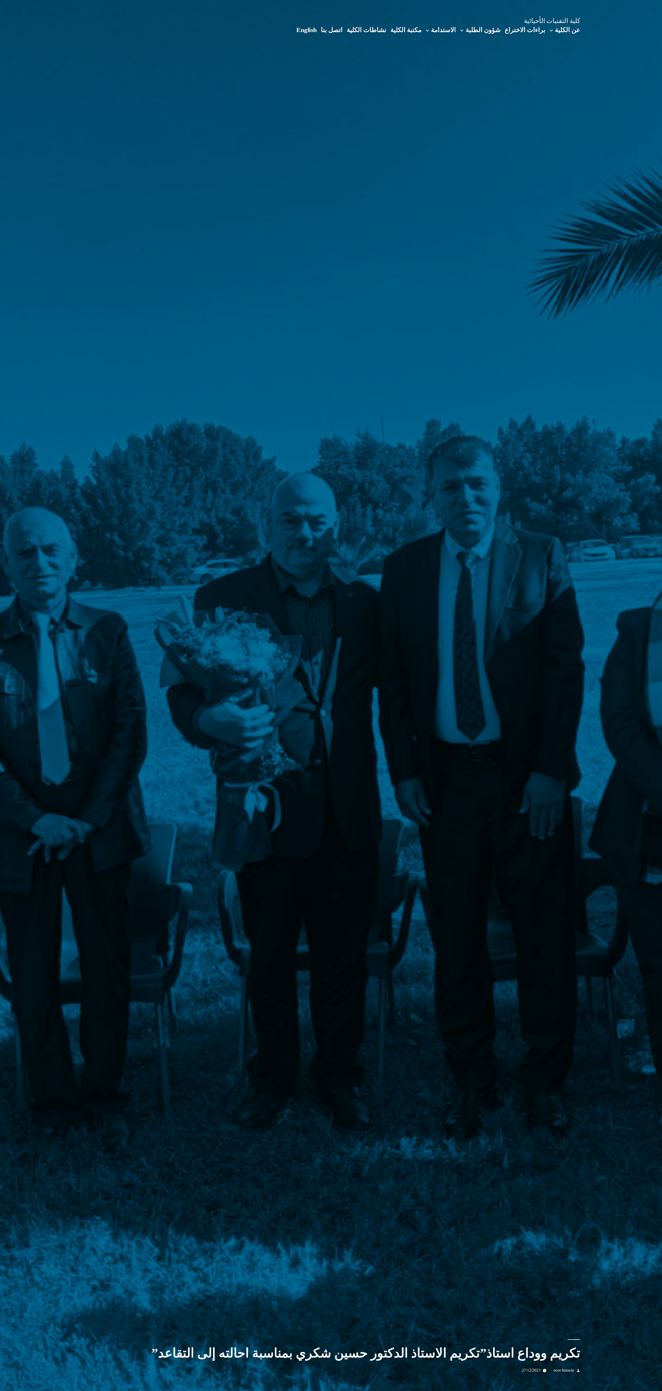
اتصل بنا (332, 29)
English (306, 29)
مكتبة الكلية (406, 29)
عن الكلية (567, 29)
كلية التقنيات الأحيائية (552, 20)
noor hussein (563, 1370)
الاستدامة (443, 29)
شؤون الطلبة (483, 29)
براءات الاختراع (525, 29)
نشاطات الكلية (366, 29)
